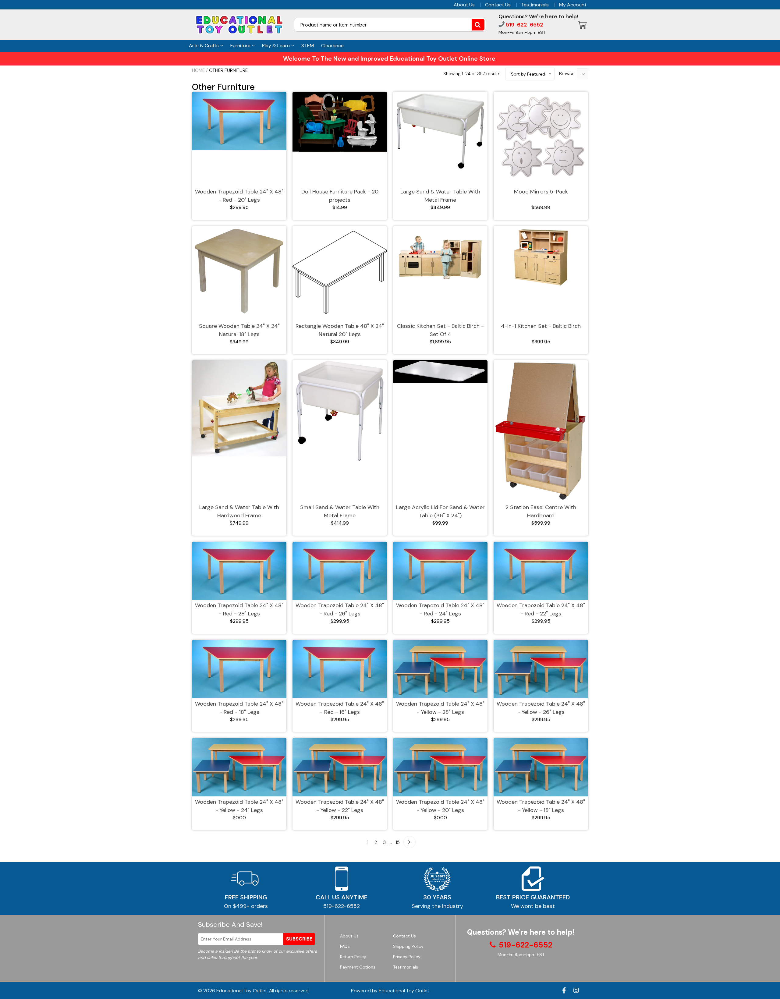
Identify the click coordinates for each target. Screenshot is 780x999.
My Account (573, 4)
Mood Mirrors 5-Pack (541, 191)
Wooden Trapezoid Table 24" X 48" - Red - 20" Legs (239, 196)
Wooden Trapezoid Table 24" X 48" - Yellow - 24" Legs (239, 806)
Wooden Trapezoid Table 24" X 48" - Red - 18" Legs (239, 708)
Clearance (332, 45)
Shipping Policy (408, 946)
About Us (464, 4)
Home (198, 70)
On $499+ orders (246, 906)
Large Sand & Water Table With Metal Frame (440, 196)
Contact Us (498, 4)
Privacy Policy (406, 956)
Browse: (568, 74)
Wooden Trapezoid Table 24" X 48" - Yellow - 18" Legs (541, 806)
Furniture (241, 45)
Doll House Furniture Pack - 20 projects (339, 196)
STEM (307, 45)
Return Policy (353, 956)
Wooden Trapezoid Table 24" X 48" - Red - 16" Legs (340, 708)
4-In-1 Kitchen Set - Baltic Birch (541, 326)
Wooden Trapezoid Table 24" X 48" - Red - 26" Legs (340, 609)
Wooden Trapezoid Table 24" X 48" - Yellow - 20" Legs (440, 806)
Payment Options (357, 967)
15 (398, 842)
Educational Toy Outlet (241, 990)
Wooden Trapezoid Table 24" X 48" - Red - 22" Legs (541, 609)
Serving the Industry (437, 906)
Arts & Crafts (204, 45)
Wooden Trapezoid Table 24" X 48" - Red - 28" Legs (239, 609)
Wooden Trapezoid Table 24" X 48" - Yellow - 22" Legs (340, 806)
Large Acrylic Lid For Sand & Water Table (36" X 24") (440, 511)
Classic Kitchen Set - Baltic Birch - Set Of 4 (440, 330)
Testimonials (535, 4)
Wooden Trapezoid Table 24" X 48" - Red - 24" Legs (440, 609)
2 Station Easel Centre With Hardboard (540, 511)
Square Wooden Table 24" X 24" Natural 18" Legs (239, 330)
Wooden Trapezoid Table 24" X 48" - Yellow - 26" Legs (541, 708)
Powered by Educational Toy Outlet (390, 990)
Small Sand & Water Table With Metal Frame (339, 511)
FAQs (345, 946)
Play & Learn (276, 45)
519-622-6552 (524, 24)
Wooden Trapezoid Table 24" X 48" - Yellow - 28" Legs (440, 708)
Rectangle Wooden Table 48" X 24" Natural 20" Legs (340, 330)
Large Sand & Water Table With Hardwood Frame (239, 511)
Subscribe (299, 939)
